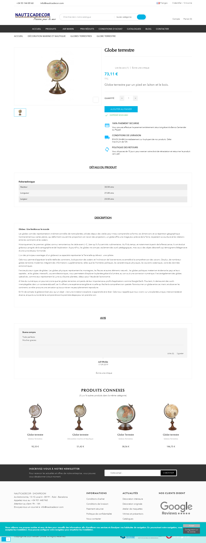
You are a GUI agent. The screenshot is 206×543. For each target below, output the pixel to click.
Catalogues (128, 518)
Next (193, 427)
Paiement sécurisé (94, 508)
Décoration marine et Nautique (80, 439)
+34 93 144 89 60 (24, 3)
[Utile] (171, 350)
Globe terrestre (35, 434)
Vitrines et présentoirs (133, 513)
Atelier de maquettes (133, 508)
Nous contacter (93, 518)
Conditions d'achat (95, 499)
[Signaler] (180, 350)
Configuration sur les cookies (191, 531)
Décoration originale (132, 504)
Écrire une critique (140, 67)
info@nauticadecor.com (52, 3)
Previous (12, 427)
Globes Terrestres (35, 439)
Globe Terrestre (125, 434)
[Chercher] (141, 17)
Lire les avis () (122, 67)
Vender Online (39, 536)
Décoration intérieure (133, 499)
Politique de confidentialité (99, 513)
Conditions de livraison (97, 504)
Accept (191, 526)
